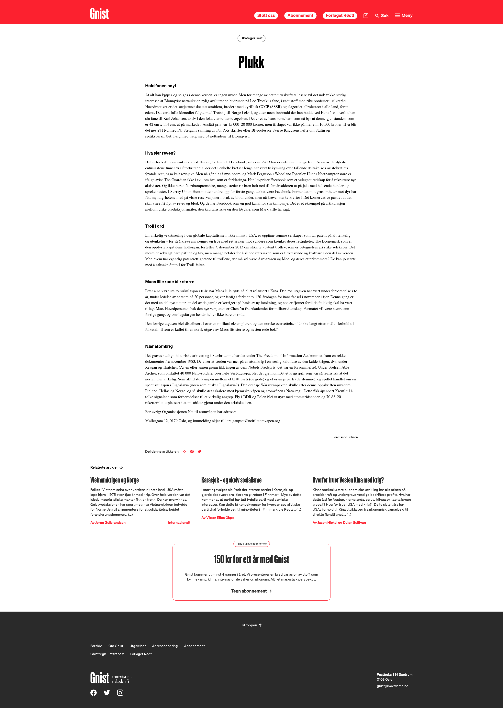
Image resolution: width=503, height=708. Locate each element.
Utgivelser (137, 646)
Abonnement (300, 15)
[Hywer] (99, 13)
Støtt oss (266, 15)
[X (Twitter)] (107, 694)
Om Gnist (115, 646)
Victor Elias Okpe (220, 517)
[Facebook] (93, 694)
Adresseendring (165, 646)
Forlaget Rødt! (340, 15)
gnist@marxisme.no (392, 686)
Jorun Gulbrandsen (110, 522)
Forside (96, 646)
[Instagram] (120, 694)
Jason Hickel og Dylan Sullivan (342, 522)
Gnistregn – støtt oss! (107, 654)
